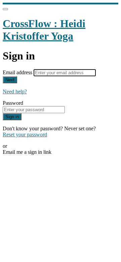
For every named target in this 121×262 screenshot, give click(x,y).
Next (9, 79)
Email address (18, 72)
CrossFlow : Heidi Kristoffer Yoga (44, 29)
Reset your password (25, 134)
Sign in (12, 116)
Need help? (15, 91)
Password (13, 103)
